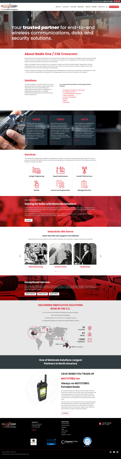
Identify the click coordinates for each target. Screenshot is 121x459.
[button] (110, 452)
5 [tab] (65, 272)
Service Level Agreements (60, 190)
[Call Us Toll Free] (100, 423)
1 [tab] (55, 272)
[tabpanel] (36, 256)
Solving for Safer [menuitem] (65, 425)
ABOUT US (58, 6)
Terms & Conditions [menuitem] (6, 452)
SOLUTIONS (65, 6)
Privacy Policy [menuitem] (13, 452)
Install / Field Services (84, 176)
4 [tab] (62, 272)
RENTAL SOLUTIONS (114, 6)
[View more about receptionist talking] (85, 254)
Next (100, 256)
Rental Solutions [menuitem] (65, 423)
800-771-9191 (105, 424)
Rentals (36, 190)
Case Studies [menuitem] (64, 431)
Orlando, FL (35, 422)
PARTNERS (94, 6)
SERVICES (88, 6)
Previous (21, 256)
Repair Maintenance (60, 176)
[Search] (107, 7)
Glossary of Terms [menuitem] (66, 434)
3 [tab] (60, 272)
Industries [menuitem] (63, 427)
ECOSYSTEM (73, 6)
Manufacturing (36, 267)
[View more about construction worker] (60, 254)
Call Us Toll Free (106, 423)
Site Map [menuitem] (63, 432)
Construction (61, 267)
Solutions (30, 80)
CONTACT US (101, 6)
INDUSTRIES (81, 6)
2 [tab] (57, 272)
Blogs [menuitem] (62, 429)
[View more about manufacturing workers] (36, 254)
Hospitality (85, 267)
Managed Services (84, 190)
